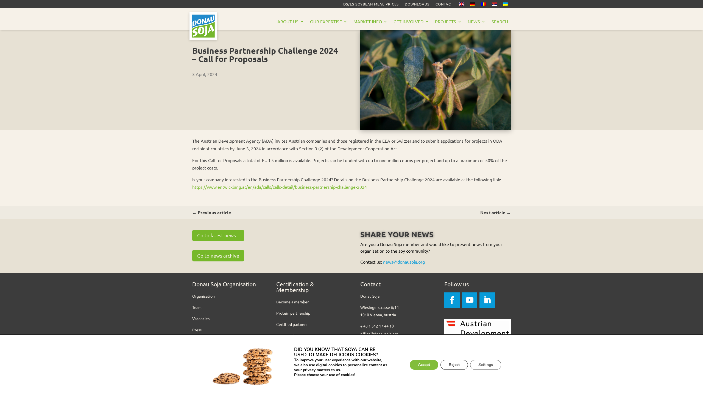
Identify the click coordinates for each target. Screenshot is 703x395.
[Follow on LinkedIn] (487, 300)
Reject (454, 364)
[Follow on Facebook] (452, 300)
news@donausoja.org (404, 261)
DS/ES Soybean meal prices (371, 4)
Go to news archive (218, 255)
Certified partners (291, 324)
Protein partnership (293, 313)
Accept (424, 364)
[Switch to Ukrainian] (505, 5)
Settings (485, 364)
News (474, 21)
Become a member (292, 301)
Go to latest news (216, 235)
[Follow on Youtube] (469, 300)
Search (500, 21)
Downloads (417, 4)
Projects (445, 21)
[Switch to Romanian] (483, 5)
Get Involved (408, 21)
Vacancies (201, 318)
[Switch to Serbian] (494, 5)
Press (197, 329)
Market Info (367, 21)
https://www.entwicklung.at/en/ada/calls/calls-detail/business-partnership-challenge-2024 (279, 187)
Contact (444, 4)
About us (288, 21)
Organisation (203, 296)
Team (197, 307)
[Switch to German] (472, 5)
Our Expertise (326, 21)
